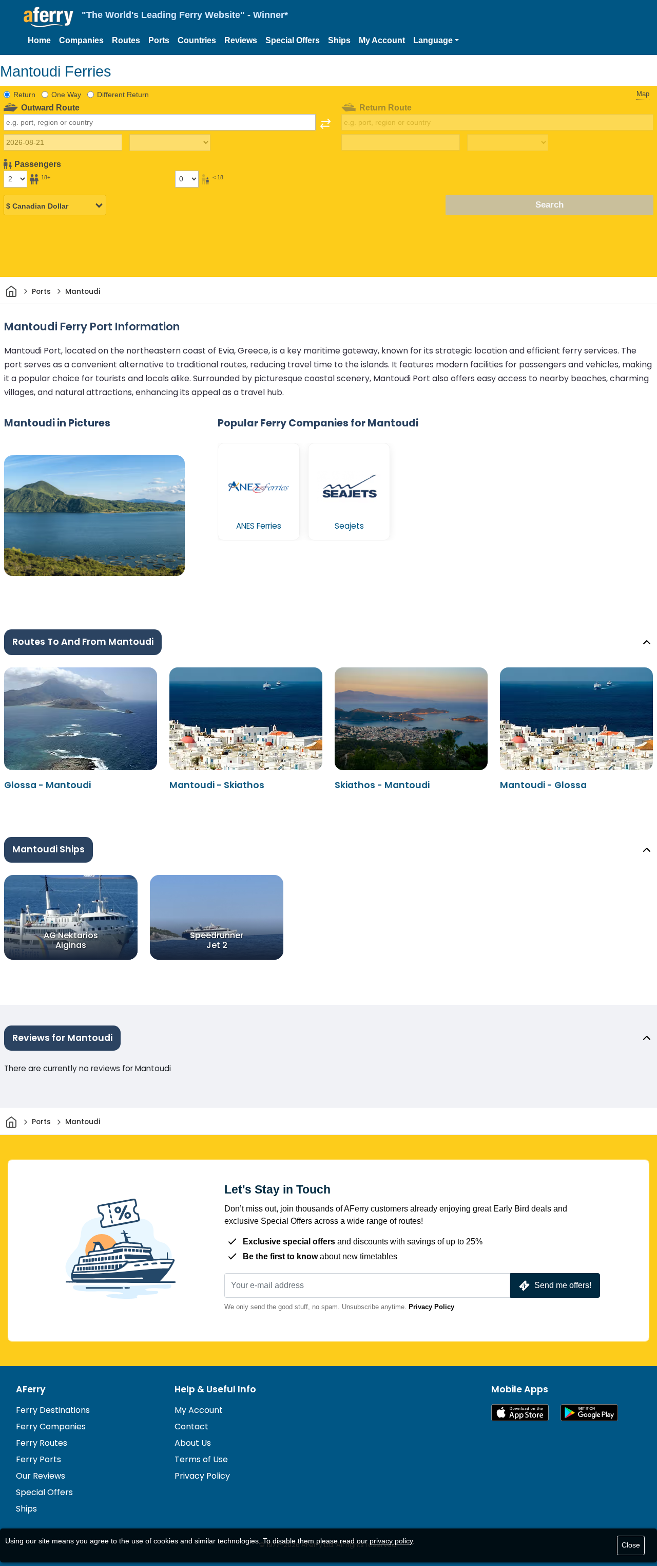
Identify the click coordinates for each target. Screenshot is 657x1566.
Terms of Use (201, 1459)
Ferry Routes (41, 1443)
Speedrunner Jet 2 (216, 939)
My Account (382, 40)
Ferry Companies (51, 1426)
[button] (436, 40)
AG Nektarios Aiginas (71, 939)
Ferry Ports (38, 1459)
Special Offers (292, 40)
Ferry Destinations (53, 1410)
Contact (191, 1426)
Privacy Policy (431, 1307)
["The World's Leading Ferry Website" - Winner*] (48, 17)
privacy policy (391, 1541)
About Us (193, 1443)
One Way (66, 94)
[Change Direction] (325, 124)
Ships (339, 40)
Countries (197, 40)
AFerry (31, 1389)
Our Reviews (40, 1476)
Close (631, 1545)
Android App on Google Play (589, 1412)
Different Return (123, 94)
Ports (158, 40)
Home (39, 40)
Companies (81, 40)
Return (24, 94)
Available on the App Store (520, 1412)
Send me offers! (562, 1285)
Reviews (240, 40)
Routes (126, 40)
